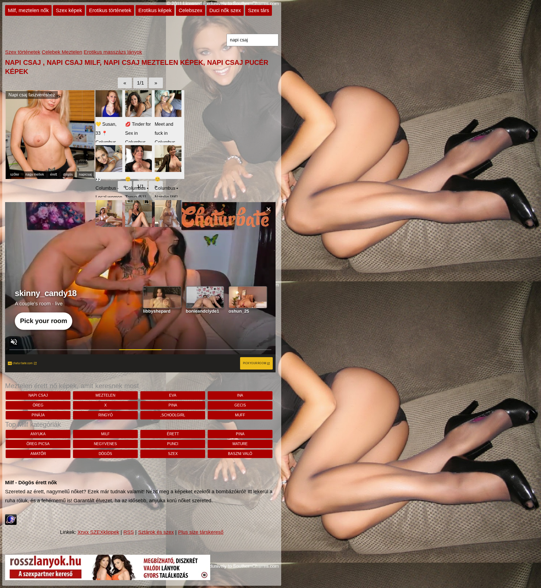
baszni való (240, 454)
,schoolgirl (172, 415)
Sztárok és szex (156, 532)
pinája (38, 415)
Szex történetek (22, 52)
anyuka (38, 434)
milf (105, 434)
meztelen (105, 395)
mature (240, 444)
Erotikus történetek (110, 10)
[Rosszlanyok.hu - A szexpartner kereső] (107, 578)
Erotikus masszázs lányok (113, 52)
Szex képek (69, 10)
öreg (38, 405)
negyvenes (105, 444)
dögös (68, 174)
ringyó (105, 415)
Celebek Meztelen (62, 52)
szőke (14, 174)
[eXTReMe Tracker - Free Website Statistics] (11, 523)
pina (172, 405)
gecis (240, 405)
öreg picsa (38, 444)
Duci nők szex (225, 10)
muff (240, 415)
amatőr (38, 454)
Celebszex (190, 10)
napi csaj (38, 395)
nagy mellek (34, 174)
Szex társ (258, 10)
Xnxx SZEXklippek (98, 532)
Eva (172, 395)
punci (172, 444)
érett (53, 174)
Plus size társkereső (200, 532)
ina (240, 395)
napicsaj (85, 174)
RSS (128, 532)
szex (173, 454)
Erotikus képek (155, 10)
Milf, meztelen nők (28, 10)
